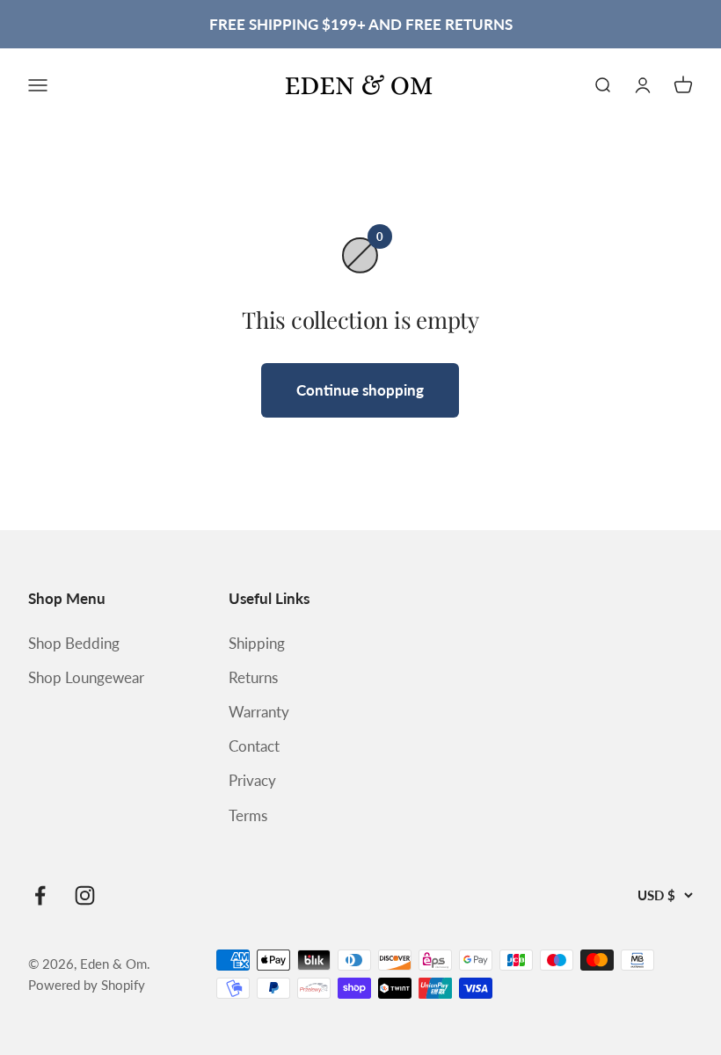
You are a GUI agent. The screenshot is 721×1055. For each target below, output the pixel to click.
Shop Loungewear (86, 677)
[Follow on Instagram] (85, 895)
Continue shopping (360, 390)
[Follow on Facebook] (40, 895)
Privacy (252, 780)
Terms (248, 815)
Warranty (259, 711)
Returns (253, 677)
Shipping (257, 643)
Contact (254, 746)
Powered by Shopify (86, 985)
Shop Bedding (74, 643)
